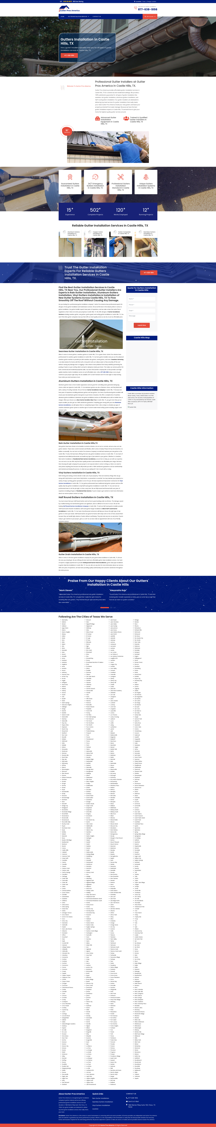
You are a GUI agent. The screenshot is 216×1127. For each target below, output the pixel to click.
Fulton (88, 749)
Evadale (88, 670)
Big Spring (65, 763)
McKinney (113, 777)
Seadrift (137, 737)
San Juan (137, 707)
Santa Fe (137, 721)
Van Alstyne (138, 943)
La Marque (89, 1058)
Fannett (88, 686)
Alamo (64, 630)
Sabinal (136, 684)
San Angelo (138, 692)
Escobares (89, 666)
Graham (88, 791)
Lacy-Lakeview (90, 1074)
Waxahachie (138, 973)
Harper (88, 840)
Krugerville (89, 1040)
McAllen (112, 771)
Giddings (88, 773)
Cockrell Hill (65, 943)
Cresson (64, 995)
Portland (112, 1028)
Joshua (88, 991)
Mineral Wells (114, 820)
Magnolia (112, 737)
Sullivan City (138, 858)
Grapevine (89, 810)
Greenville (89, 812)
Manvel (112, 747)
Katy (87, 1003)
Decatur (64, 1034)
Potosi (112, 1036)
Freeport (88, 733)
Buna (63, 838)
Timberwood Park (139, 906)
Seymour (137, 759)
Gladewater (89, 777)
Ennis (87, 664)
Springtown (138, 836)
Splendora (137, 830)
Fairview (88, 682)
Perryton (112, 987)
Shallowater (138, 767)
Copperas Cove (66, 977)
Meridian (112, 797)
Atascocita (65, 684)
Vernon (136, 951)
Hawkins (88, 846)
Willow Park (138, 1040)
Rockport (137, 652)
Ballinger (64, 707)
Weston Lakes (138, 1007)
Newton (112, 882)
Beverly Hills (65, 755)
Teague (137, 884)
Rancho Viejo (114, 1074)
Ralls (111, 1068)
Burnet (64, 846)
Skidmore (137, 793)
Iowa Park (89, 955)
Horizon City (89, 908)
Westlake (137, 1005)
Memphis (112, 791)
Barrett (64, 711)
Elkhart (88, 648)
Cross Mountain (66, 1003)
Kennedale (89, 1018)
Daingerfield (65, 1018)
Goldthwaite (89, 785)
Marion (112, 753)
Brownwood (65, 820)
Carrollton (64, 874)
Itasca (88, 963)
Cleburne (64, 931)
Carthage (64, 876)
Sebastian (137, 745)
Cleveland (64, 933)
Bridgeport (65, 807)
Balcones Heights (67, 705)
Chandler (64, 894)
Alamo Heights (66, 632)
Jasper (88, 975)
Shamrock (137, 769)
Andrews (64, 662)
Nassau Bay (113, 862)
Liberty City (113, 680)
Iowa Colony (89, 953)
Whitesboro (138, 1026)
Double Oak (65, 1066)
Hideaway (89, 878)
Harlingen (88, 838)
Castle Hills (65, 878)
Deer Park (65, 1038)
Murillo (112, 852)
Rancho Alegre (114, 1072)
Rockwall (137, 654)
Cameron (64, 854)
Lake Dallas (113, 624)
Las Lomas (113, 652)
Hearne (88, 848)
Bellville (64, 745)
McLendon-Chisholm (116, 779)
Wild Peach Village (139, 1034)
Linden (112, 686)
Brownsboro (65, 816)
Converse (64, 969)
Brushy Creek (65, 824)
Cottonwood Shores (67, 987)
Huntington (89, 933)
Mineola (112, 818)
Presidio (112, 1044)
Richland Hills (138, 630)
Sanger (136, 717)
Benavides (65, 749)
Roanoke (137, 644)
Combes (64, 959)
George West (89, 769)
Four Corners (89, 727)
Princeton (113, 1050)
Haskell (88, 842)
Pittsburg (112, 1001)
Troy (136, 921)
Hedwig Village (90, 854)
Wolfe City (137, 1056)
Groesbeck (89, 816)
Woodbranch (138, 1060)
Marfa (112, 751)
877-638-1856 (147, 9)
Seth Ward (137, 755)
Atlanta (64, 688)
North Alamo (113, 890)
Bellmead (64, 741)
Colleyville (64, 949)
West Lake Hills (139, 991)
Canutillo (64, 864)
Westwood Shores (140, 1011)
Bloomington (65, 769)
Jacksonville (89, 971)
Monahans (113, 828)
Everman (88, 672)
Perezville (113, 985)
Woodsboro (138, 1064)
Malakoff (112, 739)
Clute (63, 939)
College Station (66, 947)
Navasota (113, 866)
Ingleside (88, 949)
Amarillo (64, 656)
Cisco (63, 919)
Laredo (112, 650)
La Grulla (88, 1052)
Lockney (112, 705)
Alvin (63, 652)
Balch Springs (65, 702)
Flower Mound (90, 707)
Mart (111, 761)
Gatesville (88, 767)
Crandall (64, 991)
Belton (64, 747)
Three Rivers (138, 904)
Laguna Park (89, 1080)
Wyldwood (137, 1070)
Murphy (112, 854)
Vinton (136, 957)
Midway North (114, 810)
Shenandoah (138, 775)
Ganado (88, 757)
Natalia (112, 864)
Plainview (112, 1005)
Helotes (88, 858)
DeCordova (65, 1036)
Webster (137, 977)
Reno (136, 624)
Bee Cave (64, 735)
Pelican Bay (113, 981)
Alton (63, 648)
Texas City (137, 894)
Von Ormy (137, 959)
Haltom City (89, 830)
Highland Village (90, 882)
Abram (64, 624)
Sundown (137, 862)
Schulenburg (138, 731)
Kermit (88, 1022)
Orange (112, 923)
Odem (112, 904)
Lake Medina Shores (116, 632)
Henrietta (88, 866)
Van (136, 941)
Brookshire (65, 810)
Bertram (64, 753)
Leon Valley (113, 668)
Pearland (112, 969)
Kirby (87, 1034)
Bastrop (64, 719)
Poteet (112, 1032)
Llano (111, 698)
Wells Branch (138, 983)
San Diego (137, 702)
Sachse (136, 686)
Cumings (64, 1013)
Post (111, 1030)
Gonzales (88, 789)
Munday (112, 850)
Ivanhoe (88, 965)
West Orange (138, 997)
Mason (112, 765)
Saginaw (137, 688)
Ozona (112, 933)
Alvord (63, 654)
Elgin (87, 646)
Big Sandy (64, 761)
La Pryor (88, 1064)
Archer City (65, 676)
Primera (112, 1048)
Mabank (112, 733)
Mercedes (113, 795)
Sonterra (137, 810)
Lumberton (113, 727)
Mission (112, 822)
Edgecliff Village (90, 624)
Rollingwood (138, 658)
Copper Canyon (66, 975)
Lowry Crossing (114, 717)
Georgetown (89, 771)
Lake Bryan (113, 620)
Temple (137, 886)
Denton (64, 1044)
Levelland (113, 672)
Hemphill (88, 860)
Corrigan (64, 983)
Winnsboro (137, 1052)
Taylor (136, 880)
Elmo (87, 654)
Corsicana (64, 985)
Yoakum (137, 1074)
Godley (88, 783)
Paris (111, 961)
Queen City (113, 1062)
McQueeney (113, 781)
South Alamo (138, 814)
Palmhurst (113, 943)
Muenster (113, 846)
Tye (136, 925)
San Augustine (138, 696)
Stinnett (137, 848)
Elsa (87, 656)
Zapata (136, 1078)
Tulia (136, 923)
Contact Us (97, 16)
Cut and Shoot (66, 1016)
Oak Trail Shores (114, 902)
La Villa (88, 1068)
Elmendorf (89, 652)
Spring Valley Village (140, 834)
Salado (136, 690)
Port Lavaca (113, 1022)
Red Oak (112, 1080)
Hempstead (89, 862)
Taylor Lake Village (140, 882)
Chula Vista (65, 908)
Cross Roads (65, 1005)
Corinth (64, 979)
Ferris (87, 696)
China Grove (65, 904)
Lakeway (112, 640)
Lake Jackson (114, 628)
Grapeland (89, 807)
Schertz (137, 729)
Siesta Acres (138, 787)
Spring (136, 832)
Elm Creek (89, 650)
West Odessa (138, 995)
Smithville (137, 797)
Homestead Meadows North (94, 898)
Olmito (112, 913)
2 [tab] (111, 607)
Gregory (88, 814)
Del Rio (64, 1040)
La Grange (89, 1050)
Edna (87, 630)
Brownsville (65, 818)
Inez (87, 947)
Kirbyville (88, 1036)
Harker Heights (90, 836)
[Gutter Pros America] (69, 8)
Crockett (64, 997)
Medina (112, 787)
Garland (88, 765)
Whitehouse (138, 1024)
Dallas (63, 1022)
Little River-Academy (116, 690)
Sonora (137, 807)
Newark (112, 880)
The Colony (138, 896)
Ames (63, 658)
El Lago (88, 638)
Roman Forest (138, 662)
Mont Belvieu (114, 830)
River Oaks (137, 642)
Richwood (137, 634)
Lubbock (112, 719)
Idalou (88, 943)
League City (113, 664)
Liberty (112, 678)
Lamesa (112, 642)
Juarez (88, 995)
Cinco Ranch (65, 915)
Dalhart (64, 1020)
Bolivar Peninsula (66, 777)
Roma (136, 660)
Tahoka (137, 874)
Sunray (136, 866)
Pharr (111, 991)
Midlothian (113, 807)
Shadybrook (138, 765)
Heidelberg (89, 856)
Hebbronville (89, 852)
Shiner (136, 781)
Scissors (137, 733)
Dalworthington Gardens (68, 1024)
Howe (87, 917)
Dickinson (64, 1054)
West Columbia (139, 989)
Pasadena (113, 965)
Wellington (137, 981)
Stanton (137, 844)
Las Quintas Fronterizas (116, 656)
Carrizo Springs (66, 872)
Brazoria (64, 795)
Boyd (63, 789)
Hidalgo (88, 876)
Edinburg (88, 628)
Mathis (112, 767)
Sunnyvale (137, 864)
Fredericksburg (90, 731)
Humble (88, 929)
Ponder (112, 1013)
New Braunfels (114, 876)
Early (63, 1080)
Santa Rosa (138, 723)
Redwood (113, 1084)
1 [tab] (104, 607)
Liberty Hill (113, 682)
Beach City (65, 729)
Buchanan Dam (66, 828)
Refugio (137, 620)
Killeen (88, 1028)
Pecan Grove (113, 975)
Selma (136, 749)
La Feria (88, 1048)
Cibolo (63, 910)
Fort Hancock (90, 719)
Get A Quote (150, 16)
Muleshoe (113, 848)
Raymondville (114, 1078)
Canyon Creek (66, 868)
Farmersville (89, 690)
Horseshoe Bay (90, 913)
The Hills (137, 898)
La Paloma (89, 1060)
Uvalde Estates (139, 937)
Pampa (112, 953)
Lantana (112, 648)
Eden (87, 622)
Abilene (64, 622)
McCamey (113, 773)
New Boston (113, 874)
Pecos (112, 979)
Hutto (87, 941)
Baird (63, 700)
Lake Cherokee (114, 622)
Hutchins (88, 939)
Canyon (64, 866)
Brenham (64, 799)
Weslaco (137, 985)
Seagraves (137, 741)
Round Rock (138, 674)
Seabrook (137, 735)
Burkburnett (65, 842)
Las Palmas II (114, 654)
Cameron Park (66, 856)
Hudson (88, 921)
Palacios (112, 935)
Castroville (65, 880)
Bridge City (65, 805)
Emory (88, 660)
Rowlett (137, 676)
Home (62, 16)
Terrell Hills (138, 890)
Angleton (64, 664)
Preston (112, 1046)
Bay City (64, 723)
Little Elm (112, 688)
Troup (136, 919)
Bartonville (65, 717)
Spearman (137, 828)
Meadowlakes (114, 783)
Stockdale (137, 850)
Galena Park (89, 753)
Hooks (88, 906)
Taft (136, 872)
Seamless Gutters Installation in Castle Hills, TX (149, 233)
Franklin (88, 729)
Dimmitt (64, 1058)
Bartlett (64, 713)
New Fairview (114, 878)
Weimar (137, 979)
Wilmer (136, 1044)
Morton (112, 840)
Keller (87, 1009)
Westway (137, 1009)
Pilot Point (113, 993)
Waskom (137, 969)
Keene (88, 1007)
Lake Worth (113, 634)
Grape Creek (89, 805)
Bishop (64, 765)
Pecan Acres (113, 973)
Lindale (112, 684)
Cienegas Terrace (67, 913)
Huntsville (88, 935)
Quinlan (112, 1064)
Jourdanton (89, 993)
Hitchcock (89, 888)
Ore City (112, 927)
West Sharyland (139, 999)
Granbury (88, 793)
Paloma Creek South (116, 951)
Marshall (112, 759)
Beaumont (65, 731)
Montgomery (114, 834)
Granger (88, 801)
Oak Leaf (112, 896)
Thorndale (137, 902)
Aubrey (64, 690)
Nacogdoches (114, 856)
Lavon (112, 662)
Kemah (88, 1011)
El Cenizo (88, 636)
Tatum (136, 878)
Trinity (136, 915)
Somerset (137, 803)
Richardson (138, 628)
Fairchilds (88, 678)
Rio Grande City (139, 638)
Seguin (136, 747)
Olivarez (112, 910)
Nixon (112, 884)
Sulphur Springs (139, 860)
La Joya (88, 1056)
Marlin (112, 757)
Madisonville (113, 735)
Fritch (87, 745)
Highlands (89, 884)
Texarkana (137, 892)
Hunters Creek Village (92, 931)
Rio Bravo (137, 636)
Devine (64, 1050)
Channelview (65, 896)
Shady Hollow (138, 761)
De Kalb (64, 1030)
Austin (63, 694)
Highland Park (90, 880)
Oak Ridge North (114, 900)
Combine (64, 961)
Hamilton (88, 832)
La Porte (88, 1062)
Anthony (64, 672)
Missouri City (113, 826)
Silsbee (136, 789)
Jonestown (89, 987)
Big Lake (64, 759)
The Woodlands (139, 900)
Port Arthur (113, 1018)
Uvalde (136, 935)
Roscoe (137, 664)
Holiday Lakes (90, 890)
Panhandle (113, 955)
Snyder (136, 799)
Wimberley (137, 1046)
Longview (113, 709)
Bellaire (64, 739)
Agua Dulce (65, 628)
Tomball (137, 908)
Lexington (113, 676)
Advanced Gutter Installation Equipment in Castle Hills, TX (110, 120)
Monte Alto (113, 832)
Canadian (64, 860)
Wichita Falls (138, 1032)
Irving (87, 959)
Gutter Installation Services (77, 16)
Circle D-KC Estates (67, 917)
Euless (88, 668)
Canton (64, 862)
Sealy (136, 743)
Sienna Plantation (139, 785)
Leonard (112, 670)
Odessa (112, 906)
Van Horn (137, 945)
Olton (111, 919)
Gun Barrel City (90, 820)
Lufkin (112, 723)
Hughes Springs (90, 927)
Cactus (64, 848)
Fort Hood (89, 721)
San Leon (137, 709)
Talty (136, 876)
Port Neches (113, 1024)
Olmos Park (113, 915)
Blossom (64, 771)
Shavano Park (138, 771)
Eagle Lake (65, 1076)
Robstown (137, 648)
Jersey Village (89, 979)
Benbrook (64, 751)
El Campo (88, 634)
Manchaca (113, 741)
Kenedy (88, 1016)
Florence (88, 702)
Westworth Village (139, 1013)
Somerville (137, 805)
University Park (139, 933)
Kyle (87, 1044)
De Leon (64, 1032)
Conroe (64, 967)
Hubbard (88, 919)
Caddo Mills (65, 850)
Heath (88, 850)
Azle (63, 696)
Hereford (88, 868)
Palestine (112, 937)
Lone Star (113, 707)
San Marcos (138, 711)
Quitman (112, 1066)
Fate (87, 694)
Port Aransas (113, 1016)
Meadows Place (114, 785)
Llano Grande (114, 700)
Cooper (64, 971)
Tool (136, 910)
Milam (112, 816)
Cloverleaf (65, 937)
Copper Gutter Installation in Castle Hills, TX (98, 233)
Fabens (88, 674)
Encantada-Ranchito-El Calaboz (94, 662)
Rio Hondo (137, 640)
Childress (64, 900)
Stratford (137, 854)
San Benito (138, 698)
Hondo (88, 902)
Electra (88, 644)
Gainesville (89, 751)
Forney (88, 713)
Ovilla (111, 931)
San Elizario (138, 705)
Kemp (87, 1013)
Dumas (64, 1072)
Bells (63, 743)
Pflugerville (113, 989)
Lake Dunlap (113, 626)
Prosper (112, 1054)
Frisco (88, 743)
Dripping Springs (66, 1068)
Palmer (112, 941)
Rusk (136, 682)
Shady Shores (138, 763)
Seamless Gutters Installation (102, 1102)
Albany (64, 634)
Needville (112, 870)
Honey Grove (89, 904)
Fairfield (88, 680)
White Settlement (139, 1022)
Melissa (112, 789)
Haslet (88, 844)
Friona (88, 741)
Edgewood (89, 626)
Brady (63, 793)
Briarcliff (64, 803)
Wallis (136, 967)
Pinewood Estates (115, 997)
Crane (63, 993)
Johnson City (89, 983)
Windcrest (137, 1048)
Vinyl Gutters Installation (101, 1105)
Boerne (64, 775)
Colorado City (65, 953)
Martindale (113, 763)
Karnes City (89, 1001)
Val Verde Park (138, 939)
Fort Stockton (90, 723)
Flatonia (88, 700)
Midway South (114, 812)
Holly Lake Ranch (91, 894)
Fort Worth (89, 725)
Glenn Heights (90, 781)
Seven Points (138, 757)
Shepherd (137, 777)
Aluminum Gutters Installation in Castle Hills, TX (74, 233)
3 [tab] (114, 607)
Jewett (88, 981)
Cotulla (64, 989)
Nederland (113, 868)
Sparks (136, 826)
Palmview (113, 945)
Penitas (112, 983)
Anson (63, 670)
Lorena (112, 713)
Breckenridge (65, 797)
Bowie (63, 787)
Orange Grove (114, 925)
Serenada (137, 753)
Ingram (88, 951)
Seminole (137, 751)
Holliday (88, 892)
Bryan (63, 826)
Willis (136, 1038)
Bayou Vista (65, 725)
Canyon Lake (65, 870)
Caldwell (64, 852)
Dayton (64, 1028)
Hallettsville (89, 826)
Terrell (136, 888)
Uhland (136, 929)
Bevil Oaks (65, 757)
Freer (87, 735)
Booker (64, 781)
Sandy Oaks (138, 715)
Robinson (137, 646)
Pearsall (112, 971)
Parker (112, 963)
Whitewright (138, 1028)
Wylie (136, 1072)
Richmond (137, 632)
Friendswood (89, 739)
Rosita (136, 670)
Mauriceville (113, 769)
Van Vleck (137, 947)
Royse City (137, 678)
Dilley (63, 1056)
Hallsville (88, 828)
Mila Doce (113, 814)
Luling (112, 725)
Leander (112, 666)
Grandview (89, 799)
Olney (111, 917)
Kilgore (88, 1026)
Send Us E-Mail (133, 1101)
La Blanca (89, 1046)
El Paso (88, 640)
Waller (136, 965)
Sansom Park (138, 719)
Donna (64, 1062)
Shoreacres (138, 783)
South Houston (139, 816)
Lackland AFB (90, 1070)
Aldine (63, 636)
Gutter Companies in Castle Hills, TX (124, 233)
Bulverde (64, 836)
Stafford (137, 840)
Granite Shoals (90, 803)
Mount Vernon (114, 844)
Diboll (63, 1052)
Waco (136, 961)
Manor (112, 743)
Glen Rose (89, 779)
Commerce (65, 965)
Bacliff (63, 698)
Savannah (137, 725)
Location (95, 1109)
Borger (64, 783)
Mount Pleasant (114, 842)
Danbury (64, 1026)
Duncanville (65, 1074)
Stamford (137, 842)
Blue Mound (65, 773)
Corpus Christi (66, 981)
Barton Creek (65, 715)
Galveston (89, 755)
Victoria (137, 953)
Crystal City (65, 1009)
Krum (87, 1042)
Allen (63, 642)
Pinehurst (113, 995)
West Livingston (139, 993)
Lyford (112, 729)
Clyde (63, 941)
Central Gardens (66, 890)
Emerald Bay (89, 658)
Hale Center (89, 824)
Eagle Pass (65, 1078)
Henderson (89, 864)
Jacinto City (89, 967)
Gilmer (88, 775)
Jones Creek (89, 985)
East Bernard (65, 1082)
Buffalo (64, 832)
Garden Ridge (90, 759)
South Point (138, 820)
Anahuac (64, 660)
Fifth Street (89, 698)
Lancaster (113, 646)
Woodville (137, 1066)
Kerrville (88, 1024)
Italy (87, 961)
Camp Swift (65, 858)
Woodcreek (138, 1062)
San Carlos (137, 700)
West (136, 987)
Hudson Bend (90, 923)
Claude (64, 927)
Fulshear (88, 747)
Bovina (64, 785)
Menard (112, 793)
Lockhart (112, 702)
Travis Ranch (138, 913)
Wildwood (137, 1036)
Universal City (138, 931)
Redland (112, 1082)
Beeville (64, 737)
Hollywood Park (90, 896)
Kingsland (88, 1030)
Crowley (64, 1007)
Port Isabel (113, 1020)
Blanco (64, 767)
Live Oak (112, 694)
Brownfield (65, 814)
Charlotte (64, 898)
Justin (87, 999)
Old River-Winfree (115, 908)
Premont (112, 1042)
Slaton (136, 795)
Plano (111, 1007)
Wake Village (138, 963)
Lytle (111, 731)
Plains (112, 1003)
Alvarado (64, 650)
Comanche (65, 957)
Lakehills (112, 636)
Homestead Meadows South (94, 900)
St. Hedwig (137, 838)
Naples (112, 858)
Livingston (113, 696)
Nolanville (113, 888)
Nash (111, 860)
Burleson (64, 844)
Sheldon (137, 773)
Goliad (88, 787)
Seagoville (137, 739)
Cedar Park (65, 884)
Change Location (151, 1)
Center (64, 888)
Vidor (136, 955)
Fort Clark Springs (91, 717)
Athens (64, 686)
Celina (63, 886)
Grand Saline (89, 797)
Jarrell (87, 973)
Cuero (63, 1011)
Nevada (112, 872)
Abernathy (65, 620)
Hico (87, 874)
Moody (112, 836)
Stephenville (138, 846)
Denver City (65, 1046)
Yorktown (137, 1076)
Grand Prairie (89, 795)
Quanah (112, 1060)
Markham (113, 755)
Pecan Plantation (115, 977)
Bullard (64, 834)
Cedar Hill (64, 882)
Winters (137, 1054)
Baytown (64, 727)
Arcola (63, 678)
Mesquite (112, 801)
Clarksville (64, 925)
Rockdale (137, 650)
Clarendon (65, 923)
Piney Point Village (115, 999)
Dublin (63, 1070)
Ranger (112, 1076)
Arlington (64, 682)
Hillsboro (88, 886)
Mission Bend (114, 824)
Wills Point (137, 1042)
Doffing (64, 1060)
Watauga (137, 971)
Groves (88, 818)
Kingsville (88, 1032)
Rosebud (137, 666)
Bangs (63, 709)
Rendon (137, 622)
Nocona (112, 886)
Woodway (137, 1068)
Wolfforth (137, 1058)
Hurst (87, 937)
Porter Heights (114, 1026)
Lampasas (113, 644)
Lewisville (113, 674)
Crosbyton (65, 1001)
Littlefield (112, 692)
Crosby (64, 999)
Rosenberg (137, 668)
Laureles (112, 660)
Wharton (137, 1016)
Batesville (64, 721)
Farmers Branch (90, 688)
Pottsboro (113, 1038)
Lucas (112, 721)
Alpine (63, 644)
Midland (112, 805)
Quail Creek (113, 1058)
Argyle (63, 680)
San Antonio (138, 694)
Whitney (137, 1030)
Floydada (88, 709)
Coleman (64, 945)
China (63, 902)
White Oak (137, 1020)
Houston (88, 915)
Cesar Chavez (65, 892)
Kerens (88, 1020)
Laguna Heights (90, 1078)
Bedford (64, 733)
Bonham (64, 779)
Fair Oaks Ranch (90, 676)
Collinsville (65, 951)
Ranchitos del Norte (115, 1070)
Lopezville (113, 711)
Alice (63, 640)
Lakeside (112, 638)
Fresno (88, 737)
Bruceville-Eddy (66, 822)
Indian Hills (89, 945)
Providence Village (115, 1056)
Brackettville (65, 791)
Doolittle (64, 1064)
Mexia (112, 803)
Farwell (88, 692)
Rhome (137, 626)
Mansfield (113, 745)
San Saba (137, 713)
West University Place (140, 1003)
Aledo (63, 638)
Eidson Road (89, 632)
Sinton (136, 791)
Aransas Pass (65, 674)
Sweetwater (138, 870)
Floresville (89, 705)
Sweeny (137, 868)
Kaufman (88, 1005)
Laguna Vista (89, 1082)
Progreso (112, 1052)
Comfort (64, 963)
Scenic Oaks (138, 727)
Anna (63, 666)
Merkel (112, 799)
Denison (64, 1042)
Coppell (64, 973)
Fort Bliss (88, 715)
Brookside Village (66, 812)
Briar (63, 801)
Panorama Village (115, 957)
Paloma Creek (114, 949)
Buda (63, 830)
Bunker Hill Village (67, 840)
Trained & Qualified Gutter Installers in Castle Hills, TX (138, 119)
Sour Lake (137, 812)
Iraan (87, 957)
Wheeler (137, 1018)
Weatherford (138, 975)
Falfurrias (88, 684)
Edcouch (88, 620)
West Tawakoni (139, 1001)
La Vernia (88, 1066)
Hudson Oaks (90, 925)
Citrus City (65, 921)
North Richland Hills (115, 892)
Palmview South (114, 947)
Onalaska (112, 921)
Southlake (137, 822)
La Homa (88, 1054)
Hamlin (88, 834)
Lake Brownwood (91, 1084)
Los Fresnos (113, 715)
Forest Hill (89, 711)
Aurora (64, 692)
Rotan (136, 672)
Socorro (137, 801)
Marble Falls (113, 749)
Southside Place (139, 824)
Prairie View (113, 1040)
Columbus (65, 955)
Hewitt (88, 870)
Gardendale (89, 761)
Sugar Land (138, 856)
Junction (88, 997)
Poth (111, 1034)
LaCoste (88, 1072)
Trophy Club (138, 917)
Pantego (112, 959)
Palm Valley (113, 939)
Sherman (137, 779)
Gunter (88, 822)
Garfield (88, 763)
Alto (63, 646)
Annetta (64, 668)
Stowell (137, 852)
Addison (64, 626)
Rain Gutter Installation (100, 1098)
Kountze (88, 1038)
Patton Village (114, 967)
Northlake (113, 894)
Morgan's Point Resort (116, 838)
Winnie (136, 1050)
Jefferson (88, 977)
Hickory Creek (90, 872)
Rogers (136, 656)
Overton (112, 929)
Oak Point (113, 898)
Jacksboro (89, 969)
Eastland (64, 1084)
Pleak (111, 1009)
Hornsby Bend (90, 910)
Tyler (136, 927)
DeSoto (64, 1048)
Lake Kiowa (113, 630)
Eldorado (88, 642)
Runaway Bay (138, 680)
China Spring (65, 906)
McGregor (113, 775)
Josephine (89, 989)
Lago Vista (89, 1076)
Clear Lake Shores (67, 929)
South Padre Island (140, 818)
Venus (136, 949)
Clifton (64, 935)
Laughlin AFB (114, 658)
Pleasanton (113, 1011)
